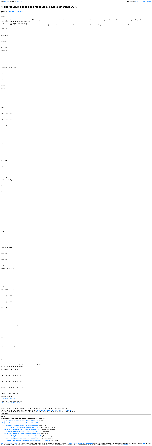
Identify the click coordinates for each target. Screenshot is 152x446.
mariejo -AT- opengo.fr (16, 11)
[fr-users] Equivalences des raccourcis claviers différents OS (37, 6)
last (23, 1)
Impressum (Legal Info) (13, 443)
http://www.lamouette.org (10, 402)
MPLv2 (143, 443)
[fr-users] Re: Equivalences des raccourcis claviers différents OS (24, 436)
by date (137, 1)
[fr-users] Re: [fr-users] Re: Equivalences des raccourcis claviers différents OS (28, 440)
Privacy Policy (4, 443)
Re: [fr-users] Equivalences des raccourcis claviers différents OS (20, 421)
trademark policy (126, 444)
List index (148, 1)
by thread (142, 1)
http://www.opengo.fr (8, 398)
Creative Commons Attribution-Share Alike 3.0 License (81, 443)
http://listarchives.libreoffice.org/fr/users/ (53, 410)
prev (5, 1)
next (8, 1)
